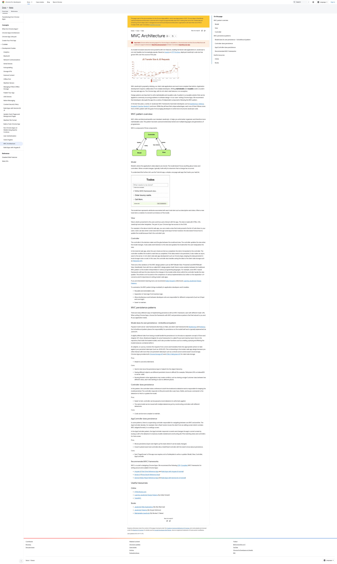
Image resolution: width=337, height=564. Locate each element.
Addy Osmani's (170, 281)
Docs (28, 2)
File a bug (28, 544)
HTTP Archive (175, 52)
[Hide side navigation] (21, 561)
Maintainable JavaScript (142, 513)
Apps (11, 7)
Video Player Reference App (149, 478)
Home (132, 30)
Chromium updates (134, 544)
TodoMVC (138, 498)
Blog (48, 2)
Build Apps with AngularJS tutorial (172, 471)
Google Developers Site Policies (162, 530)
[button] (11, 44)
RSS (234, 553)
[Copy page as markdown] (172, 36)
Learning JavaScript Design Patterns (146, 495)
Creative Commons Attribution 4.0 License (178, 528)
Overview (5, 11)
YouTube (235, 547)
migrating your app (155, 25)
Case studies (40, 2)
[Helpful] (202, 30)
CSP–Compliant (183, 465)
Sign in (333, 2)
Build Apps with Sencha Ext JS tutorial (173, 478)
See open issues (30, 547)
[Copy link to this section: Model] (138, 162)
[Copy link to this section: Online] (138, 488)
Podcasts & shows (134, 553)
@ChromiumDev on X (239, 544)
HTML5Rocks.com (140, 492)
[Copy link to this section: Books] (137, 503)
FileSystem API (137, 261)
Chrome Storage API (156, 354)
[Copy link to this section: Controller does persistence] (155, 385)
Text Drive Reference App (150, 471)
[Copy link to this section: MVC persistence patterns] (157, 308)
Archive (131, 550)
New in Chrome (57, 2)
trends (167, 52)
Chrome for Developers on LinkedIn (243, 550)
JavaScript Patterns (141, 510)
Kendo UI (146, 106)
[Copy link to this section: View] (136, 218)
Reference (14, 11)
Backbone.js (193, 327)
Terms (27, 560)
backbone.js (194, 104)
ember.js (201, 104)
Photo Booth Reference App (150, 475)
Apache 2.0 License (138, 530)
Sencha (140, 106)
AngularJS (134, 106)
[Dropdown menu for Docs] (32, 2)
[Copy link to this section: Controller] (141, 239)
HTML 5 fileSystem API (173, 354)
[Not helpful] (204, 30)
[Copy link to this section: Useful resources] (149, 483)
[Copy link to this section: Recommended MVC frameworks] (160, 462)
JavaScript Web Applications (144, 507)
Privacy (33, 560)
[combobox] (301, 2)
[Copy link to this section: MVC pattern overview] (154, 114)
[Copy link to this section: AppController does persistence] (159, 419)
